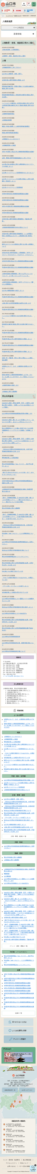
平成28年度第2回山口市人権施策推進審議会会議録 (17, 345)
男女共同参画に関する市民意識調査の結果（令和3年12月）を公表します (17, 564)
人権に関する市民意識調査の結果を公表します (16, 303)
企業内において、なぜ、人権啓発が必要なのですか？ (17, 367)
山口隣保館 (7, 876)
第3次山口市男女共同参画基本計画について (15, 550)
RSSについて (24, 1163)
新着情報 (18, 34)
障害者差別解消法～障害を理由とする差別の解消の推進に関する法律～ (18, 87)
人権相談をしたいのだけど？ (11, 139)
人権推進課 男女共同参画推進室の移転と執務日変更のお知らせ (17, 490)
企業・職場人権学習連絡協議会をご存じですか (16, 158)
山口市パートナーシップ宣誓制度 (12, 187)
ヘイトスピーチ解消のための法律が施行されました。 (17, 317)
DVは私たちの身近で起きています (12, 571)
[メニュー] (29, 4)
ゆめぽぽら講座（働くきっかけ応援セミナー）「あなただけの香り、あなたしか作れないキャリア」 (18, 421)
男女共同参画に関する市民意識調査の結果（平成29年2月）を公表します (17, 621)
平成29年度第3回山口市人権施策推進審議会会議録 (17, 297)
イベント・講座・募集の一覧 (19, 946)
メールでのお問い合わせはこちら (13, 676)
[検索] (34, 4)
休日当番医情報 (30, 10)
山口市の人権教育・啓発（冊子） (12, 74)
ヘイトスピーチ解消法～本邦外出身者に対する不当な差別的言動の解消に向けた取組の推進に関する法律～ (18, 105)
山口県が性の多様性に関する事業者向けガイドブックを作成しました (18, 165)
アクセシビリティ (11, 1163)
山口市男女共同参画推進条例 (11, 636)
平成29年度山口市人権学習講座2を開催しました (17, 339)
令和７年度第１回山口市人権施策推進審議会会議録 (18, 151)
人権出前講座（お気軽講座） (11, 49)
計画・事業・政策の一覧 (18, 836)
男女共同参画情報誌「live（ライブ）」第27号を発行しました (17, 465)
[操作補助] (24, 4)
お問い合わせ (11, 1166)
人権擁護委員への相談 (9, 145)
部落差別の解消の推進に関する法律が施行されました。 (18, 325)
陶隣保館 (6, 873)
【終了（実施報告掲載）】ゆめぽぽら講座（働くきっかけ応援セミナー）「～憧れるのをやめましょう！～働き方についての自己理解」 (18, 500)
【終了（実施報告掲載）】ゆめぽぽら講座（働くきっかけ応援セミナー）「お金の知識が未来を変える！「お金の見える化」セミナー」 (18, 517)
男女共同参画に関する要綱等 (11, 508)
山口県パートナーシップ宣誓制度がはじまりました (18, 172)
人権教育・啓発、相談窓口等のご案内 (13, 56)
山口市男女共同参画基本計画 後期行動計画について (18, 644)
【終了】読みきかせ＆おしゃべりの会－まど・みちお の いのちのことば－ (18, 473)
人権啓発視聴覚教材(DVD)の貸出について (15, 227)
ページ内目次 (18, 28)
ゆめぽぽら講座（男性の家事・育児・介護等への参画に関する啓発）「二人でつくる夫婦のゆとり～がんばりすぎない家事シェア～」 (18, 441)
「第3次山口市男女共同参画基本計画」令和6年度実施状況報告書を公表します (17, 526)
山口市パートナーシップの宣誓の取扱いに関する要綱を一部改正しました (18, 180)
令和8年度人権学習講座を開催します (13, 80)
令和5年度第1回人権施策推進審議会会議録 (15, 200)
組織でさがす (17, 15)
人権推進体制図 (7, 120)
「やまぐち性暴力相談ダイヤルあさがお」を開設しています (18, 579)
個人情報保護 (27, 1160)
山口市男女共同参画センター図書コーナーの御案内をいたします (18, 600)
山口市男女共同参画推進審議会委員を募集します (17, 413)
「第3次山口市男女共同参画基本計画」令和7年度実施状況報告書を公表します (17, 450)
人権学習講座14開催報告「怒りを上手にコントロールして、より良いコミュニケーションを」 (17, 275)
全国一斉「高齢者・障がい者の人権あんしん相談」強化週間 (18, 359)
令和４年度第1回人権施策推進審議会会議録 (15, 206)
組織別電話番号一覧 (10, 1090)
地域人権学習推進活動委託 (10, 132)
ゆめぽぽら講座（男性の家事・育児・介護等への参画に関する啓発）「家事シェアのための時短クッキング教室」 (18, 405)
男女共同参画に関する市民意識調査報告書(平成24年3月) (17, 629)
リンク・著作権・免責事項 (11, 1160)
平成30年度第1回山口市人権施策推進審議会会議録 (17, 267)
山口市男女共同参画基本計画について (13, 651)
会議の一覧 (18, 1013)
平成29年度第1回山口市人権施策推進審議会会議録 (17, 332)
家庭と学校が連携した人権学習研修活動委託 (16, 126)
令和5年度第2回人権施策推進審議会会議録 (15, 194)
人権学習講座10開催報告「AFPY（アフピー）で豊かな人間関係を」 (17, 283)
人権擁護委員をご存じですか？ (11, 67)
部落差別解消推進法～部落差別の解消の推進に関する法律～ (18, 96)
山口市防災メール (7, 10)
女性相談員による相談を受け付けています (15, 592)
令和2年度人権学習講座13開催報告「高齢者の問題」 (17, 220)
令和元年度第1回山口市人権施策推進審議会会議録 (17, 261)
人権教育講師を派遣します (10, 385)
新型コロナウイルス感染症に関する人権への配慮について (18, 245)
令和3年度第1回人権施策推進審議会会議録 (15, 212)
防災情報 (18, 10)
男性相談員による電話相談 (10, 457)
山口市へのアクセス (27, 1090)
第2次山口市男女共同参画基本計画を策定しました (17, 607)
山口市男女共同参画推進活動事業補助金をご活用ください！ (18, 543)
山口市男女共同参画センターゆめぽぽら (14, 613)
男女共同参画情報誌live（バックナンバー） (15, 556)
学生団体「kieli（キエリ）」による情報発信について (17, 534)
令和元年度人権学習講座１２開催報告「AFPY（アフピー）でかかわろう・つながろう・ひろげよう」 (18, 254)
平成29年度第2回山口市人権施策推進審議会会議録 (17, 309)
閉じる (35, 1165)
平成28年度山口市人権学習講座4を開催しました (17, 351)
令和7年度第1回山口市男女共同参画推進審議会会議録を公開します (17, 482)
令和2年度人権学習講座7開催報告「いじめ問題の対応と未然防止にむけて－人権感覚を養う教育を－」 (17, 236)
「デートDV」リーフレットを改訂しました (15, 586)
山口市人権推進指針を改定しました (13, 290)
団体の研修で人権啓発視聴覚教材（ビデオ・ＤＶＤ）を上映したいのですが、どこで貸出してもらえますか (18, 377)
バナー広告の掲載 (24, 1166)
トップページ (9, 15)
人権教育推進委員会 (8, 114)
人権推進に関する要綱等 (9, 391)
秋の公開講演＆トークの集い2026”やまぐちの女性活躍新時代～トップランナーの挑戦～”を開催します (17, 430)
